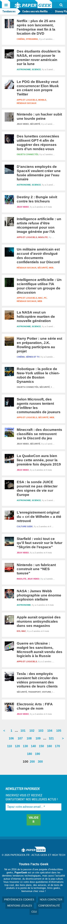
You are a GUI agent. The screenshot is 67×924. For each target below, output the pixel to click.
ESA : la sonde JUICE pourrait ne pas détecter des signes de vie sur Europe (37, 488)
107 (21, 739)
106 (12, 739)
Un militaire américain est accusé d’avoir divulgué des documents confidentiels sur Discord (38, 255)
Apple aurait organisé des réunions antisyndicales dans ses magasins (39, 621)
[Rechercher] (61, 5)
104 (50, 732)
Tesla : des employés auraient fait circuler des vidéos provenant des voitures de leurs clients (37, 680)
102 (32, 732)
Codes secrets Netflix (35, 11)
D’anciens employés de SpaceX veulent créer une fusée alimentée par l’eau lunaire (39, 173)
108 (30, 739)
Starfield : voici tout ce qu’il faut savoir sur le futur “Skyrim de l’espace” (39, 543)
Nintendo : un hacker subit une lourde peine (39, 116)
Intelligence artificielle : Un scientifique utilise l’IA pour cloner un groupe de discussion (39, 286)
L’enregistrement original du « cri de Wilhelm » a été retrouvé (39, 516)
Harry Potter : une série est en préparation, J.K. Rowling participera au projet (39, 345)
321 (52, 739)
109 (39, 739)
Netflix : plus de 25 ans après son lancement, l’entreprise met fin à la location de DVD (36, 27)
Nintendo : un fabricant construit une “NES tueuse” (36, 569)
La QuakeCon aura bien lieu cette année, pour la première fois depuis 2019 (39, 460)
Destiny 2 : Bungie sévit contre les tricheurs (37, 199)
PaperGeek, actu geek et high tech (33, 4)
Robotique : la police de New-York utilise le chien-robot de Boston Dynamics (38, 375)
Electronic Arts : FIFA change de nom (34, 706)
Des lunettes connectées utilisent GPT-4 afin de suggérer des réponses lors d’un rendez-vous (38, 142)
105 (59, 732)
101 (23, 732)
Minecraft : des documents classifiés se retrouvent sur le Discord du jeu (39, 434)
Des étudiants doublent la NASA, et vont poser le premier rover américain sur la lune (38, 57)
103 (41, 732)
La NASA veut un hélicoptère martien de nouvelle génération (36, 316)
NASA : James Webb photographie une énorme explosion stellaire (39, 595)
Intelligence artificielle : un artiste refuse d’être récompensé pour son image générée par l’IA (39, 225)
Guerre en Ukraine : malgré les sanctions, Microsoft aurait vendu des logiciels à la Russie (39, 649)
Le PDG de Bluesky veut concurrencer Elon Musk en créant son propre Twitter (38, 88)
